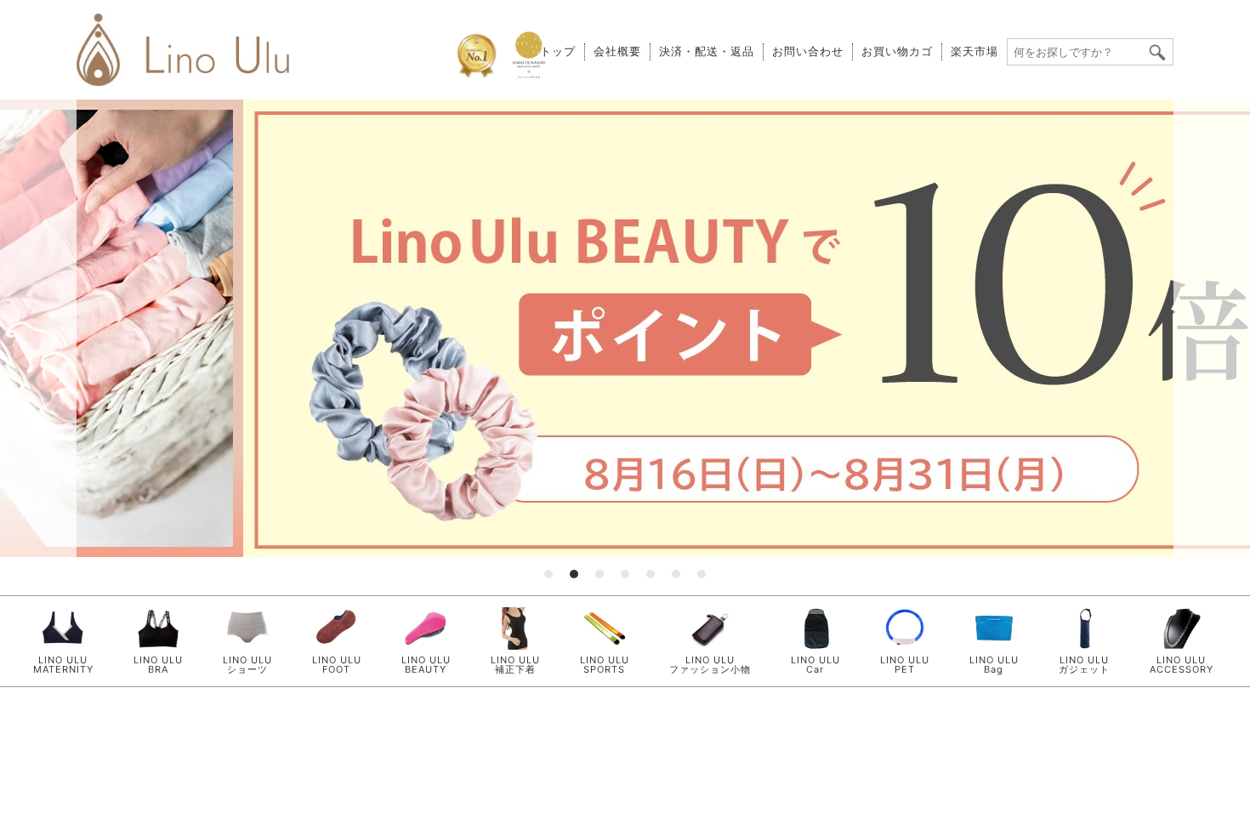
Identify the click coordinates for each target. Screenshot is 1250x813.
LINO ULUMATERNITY (63, 664)
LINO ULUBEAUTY (426, 664)
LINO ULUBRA (158, 664)
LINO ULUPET (904, 664)
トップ (558, 51)
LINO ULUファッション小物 (710, 664)
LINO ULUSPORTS (604, 664)
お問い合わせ (808, 51)
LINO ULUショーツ (247, 664)
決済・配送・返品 (706, 51)
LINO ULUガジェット (1084, 664)
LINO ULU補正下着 (515, 664)
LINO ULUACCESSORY (1181, 664)
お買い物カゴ (897, 51)
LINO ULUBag (994, 664)
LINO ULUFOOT (336, 664)
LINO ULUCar (815, 664)
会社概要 (617, 51)
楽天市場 (974, 51)
